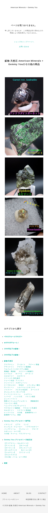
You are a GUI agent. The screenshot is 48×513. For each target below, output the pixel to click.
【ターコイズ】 (26, 450)
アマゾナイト (9, 367)
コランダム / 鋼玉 (33, 385)
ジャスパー (8, 390)
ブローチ (35, 429)
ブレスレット (24, 429)
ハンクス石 (18, 396)
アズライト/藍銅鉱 (24, 367)
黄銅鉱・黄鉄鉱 (10, 371)
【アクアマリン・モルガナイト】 (16, 443)
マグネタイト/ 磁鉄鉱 (12, 408)
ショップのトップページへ (24, 42)
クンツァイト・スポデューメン (15, 383)
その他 (19, 412)
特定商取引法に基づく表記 (36, 499)
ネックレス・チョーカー (13, 427)
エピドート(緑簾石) (26, 371)
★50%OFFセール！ (11, 343)
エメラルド (8, 374)
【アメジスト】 (10, 445)
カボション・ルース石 (12, 431)
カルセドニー (9, 376)
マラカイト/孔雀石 (30, 408)
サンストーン (9, 387)
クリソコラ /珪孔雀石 (12, 378)
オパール (18, 374)
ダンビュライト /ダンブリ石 (14, 392)
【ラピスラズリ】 (10, 455)
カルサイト (21, 376)
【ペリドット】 (24, 452)
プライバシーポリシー (10, 499)
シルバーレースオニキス (26, 387)
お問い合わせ (24, 47)
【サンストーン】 (25, 448)
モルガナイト (9, 410)
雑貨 (5, 463)
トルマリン (28, 394)
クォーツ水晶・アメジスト (14, 380)
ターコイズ (35, 390)
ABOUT (17, 493)
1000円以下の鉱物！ (12, 349)
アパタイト (21, 364)
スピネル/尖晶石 (21, 390)
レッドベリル (9, 412)
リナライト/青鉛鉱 (24, 410)
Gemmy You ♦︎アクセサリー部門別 (17, 421)
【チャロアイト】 (10, 450)
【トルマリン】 (10, 452)
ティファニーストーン (12, 394)
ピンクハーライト (10, 399)
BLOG (28, 493)
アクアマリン (9, 364)
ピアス (17, 424)
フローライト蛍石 (10, 403)
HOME (4, 493)
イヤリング (8, 424)
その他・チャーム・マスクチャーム (17, 434)
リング (26, 424)
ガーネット (29, 374)
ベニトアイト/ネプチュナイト (15, 406)
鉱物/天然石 (8, 361)
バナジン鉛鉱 (30, 396)
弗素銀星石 (34, 401)
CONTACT (42, 493)
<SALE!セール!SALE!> (13, 336)
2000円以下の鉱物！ (12, 355)
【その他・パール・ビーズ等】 (15, 457)
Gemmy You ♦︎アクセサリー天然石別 (18, 440)
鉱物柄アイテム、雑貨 (12, 415)
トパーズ (7, 396)
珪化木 (21, 385)
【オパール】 (24, 445)
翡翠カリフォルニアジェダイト (15, 401)
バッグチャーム (10, 429)
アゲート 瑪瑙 (34, 364)
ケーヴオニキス (10, 385)
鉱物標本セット (31, 412)
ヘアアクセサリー (32, 427)
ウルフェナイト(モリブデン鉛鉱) (16, 369)
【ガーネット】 (10, 448)
